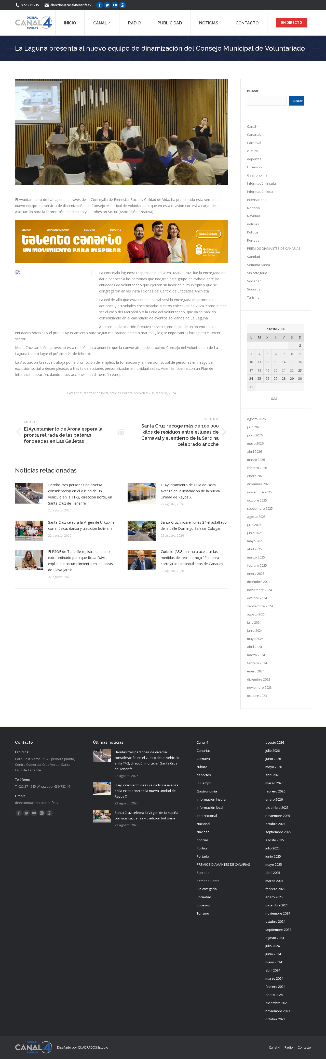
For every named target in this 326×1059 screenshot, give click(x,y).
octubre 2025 (257, 500)
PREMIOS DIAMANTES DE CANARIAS (274, 248)
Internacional (257, 199)
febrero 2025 (257, 565)
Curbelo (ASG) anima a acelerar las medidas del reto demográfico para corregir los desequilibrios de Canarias (192, 557)
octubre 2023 (257, 695)
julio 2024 (254, 622)
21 (284, 370)
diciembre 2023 (258, 679)
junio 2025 (255, 533)
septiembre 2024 (260, 606)
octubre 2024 (257, 598)
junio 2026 (255, 435)
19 (267, 370)
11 (259, 362)
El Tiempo (254, 167)
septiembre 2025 (260, 508)
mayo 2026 (255, 443)
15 (292, 362)
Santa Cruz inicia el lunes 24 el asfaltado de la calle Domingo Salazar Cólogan (194, 525)
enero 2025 (255, 573)
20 (275, 370)
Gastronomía (257, 175)
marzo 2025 (256, 557)
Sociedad (141, 393)
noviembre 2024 (259, 589)
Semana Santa (258, 264)
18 (259, 370)
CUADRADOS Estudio (93, 1047)
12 (267, 362)
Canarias (254, 134)
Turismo (253, 297)
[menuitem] (70, 22)
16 (300, 362)
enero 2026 (255, 476)
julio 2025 (254, 524)
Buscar (253, 91)
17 (251, 370)
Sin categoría (257, 273)
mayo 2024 (255, 638)
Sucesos (253, 289)
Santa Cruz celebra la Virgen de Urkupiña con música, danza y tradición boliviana (81, 525)
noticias (115, 393)
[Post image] (29, 493)
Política (127, 393)
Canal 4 (253, 126)
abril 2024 (254, 646)
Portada (253, 240)
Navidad (253, 216)
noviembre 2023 (259, 687)
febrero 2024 (257, 663)
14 (284, 362)
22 (292, 370)
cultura (252, 151)
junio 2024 (255, 630)
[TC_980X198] (121, 261)
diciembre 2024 (258, 581)
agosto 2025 (256, 516)
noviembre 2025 (259, 492)
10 (251, 362)
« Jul (274, 397)
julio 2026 (254, 427)
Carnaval (254, 142)
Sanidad (253, 256)
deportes (254, 159)
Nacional (254, 207)
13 (275, 362)
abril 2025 (254, 549)
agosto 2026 (256, 419)
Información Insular (262, 183)
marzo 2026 (256, 459)
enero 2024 (255, 671)
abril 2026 (254, 451)
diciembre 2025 (258, 484)
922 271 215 (30, 5)
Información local (95, 393)
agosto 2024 (256, 614)
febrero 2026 (257, 467)
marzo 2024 (256, 655)
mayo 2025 (255, 541)
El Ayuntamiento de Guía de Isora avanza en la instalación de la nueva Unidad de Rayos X (190, 490)
